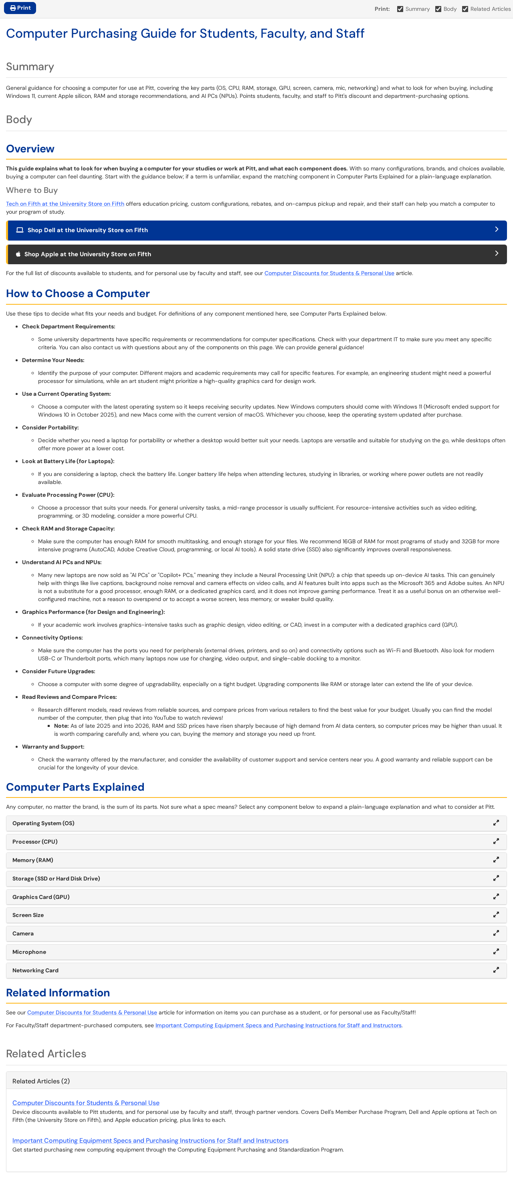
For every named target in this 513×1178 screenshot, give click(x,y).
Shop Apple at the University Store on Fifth (87, 254)
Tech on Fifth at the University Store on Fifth (65, 203)
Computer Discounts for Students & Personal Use (329, 273)
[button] (256, 823)
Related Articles (491, 8)
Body (450, 8)
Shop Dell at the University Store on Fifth (88, 230)
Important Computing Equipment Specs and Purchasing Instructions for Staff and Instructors (279, 1025)
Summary (418, 8)
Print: (382, 8)
